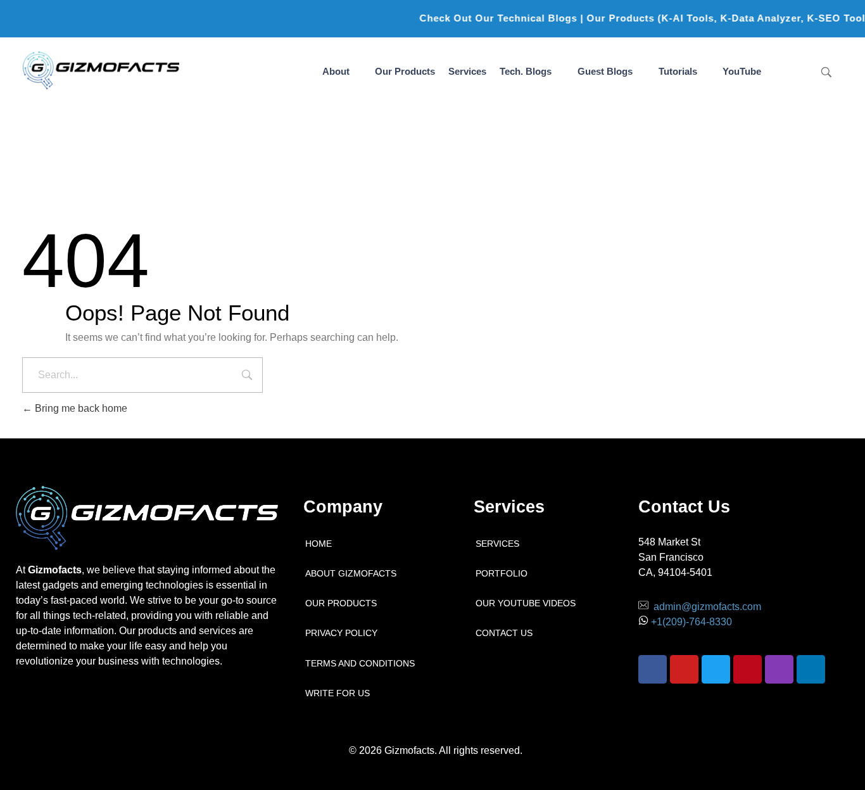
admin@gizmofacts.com (707, 606)
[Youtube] (684, 669)
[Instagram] (779, 669)
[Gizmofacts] (101, 70)
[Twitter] (716, 669)
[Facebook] (652, 669)
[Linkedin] (811, 669)
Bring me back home (79, 408)
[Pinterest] (747, 669)
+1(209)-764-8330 (691, 621)
